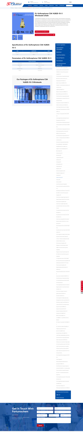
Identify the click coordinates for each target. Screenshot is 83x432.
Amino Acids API (58, 181)
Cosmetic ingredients (60, 44)
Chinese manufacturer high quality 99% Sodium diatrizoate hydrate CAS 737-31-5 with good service (62, 350)
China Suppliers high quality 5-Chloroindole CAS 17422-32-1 (63, 378)
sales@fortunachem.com (34, 2)
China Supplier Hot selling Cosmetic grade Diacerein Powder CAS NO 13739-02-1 (63, 235)
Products (30, 5)
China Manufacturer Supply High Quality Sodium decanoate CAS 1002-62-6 (62, 338)
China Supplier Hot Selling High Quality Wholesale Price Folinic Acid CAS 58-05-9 (62, 299)
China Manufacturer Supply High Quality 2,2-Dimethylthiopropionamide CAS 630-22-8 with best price (62, 280)
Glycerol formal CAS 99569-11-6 (61, 306)
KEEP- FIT (58, 394)
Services (41, 5)
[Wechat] (82, 290)
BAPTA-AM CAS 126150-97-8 (60, 315)
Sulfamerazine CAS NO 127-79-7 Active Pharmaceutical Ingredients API (62, 263)
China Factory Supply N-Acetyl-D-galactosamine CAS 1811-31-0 (61, 292)
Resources (51, 5)
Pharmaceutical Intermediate (62, 392)
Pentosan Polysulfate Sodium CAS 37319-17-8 (63, 272)
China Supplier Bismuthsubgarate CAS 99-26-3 (63, 356)
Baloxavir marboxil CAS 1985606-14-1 (62, 91)
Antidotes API (58, 175)
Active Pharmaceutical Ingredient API (25, 7)
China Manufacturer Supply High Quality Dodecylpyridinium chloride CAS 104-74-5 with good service (62, 98)
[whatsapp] (82, 286)
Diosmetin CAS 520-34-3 (60, 295)
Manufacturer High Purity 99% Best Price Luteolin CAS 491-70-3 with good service (62, 303)
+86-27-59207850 (47, 2)
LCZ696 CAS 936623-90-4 (60, 89)
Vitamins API (58, 179)
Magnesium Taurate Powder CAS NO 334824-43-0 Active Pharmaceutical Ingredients (62, 247)
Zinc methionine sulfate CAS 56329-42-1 (62, 326)
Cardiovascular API (59, 153)
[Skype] (82, 282)
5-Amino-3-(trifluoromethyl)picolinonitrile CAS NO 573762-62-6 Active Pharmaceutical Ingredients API (62, 241)
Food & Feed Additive (60, 55)
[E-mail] (82, 284)
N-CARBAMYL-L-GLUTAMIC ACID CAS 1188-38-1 (62, 318)
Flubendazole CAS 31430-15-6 (61, 80)
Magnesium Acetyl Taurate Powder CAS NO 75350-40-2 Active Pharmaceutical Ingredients (62, 254)
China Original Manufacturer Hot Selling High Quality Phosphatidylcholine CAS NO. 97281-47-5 (63, 109)
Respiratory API (58, 168)
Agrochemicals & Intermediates (59, 48)
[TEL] (82, 288)
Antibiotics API (58, 159)
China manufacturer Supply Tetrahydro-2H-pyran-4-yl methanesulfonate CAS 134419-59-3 (62, 372)
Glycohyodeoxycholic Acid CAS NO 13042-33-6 (63, 226)
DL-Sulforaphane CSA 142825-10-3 (46, 7)
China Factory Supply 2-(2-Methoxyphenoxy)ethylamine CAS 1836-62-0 (63, 387)
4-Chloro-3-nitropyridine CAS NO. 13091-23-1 (62, 114)
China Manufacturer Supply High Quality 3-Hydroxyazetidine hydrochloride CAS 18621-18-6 (63, 124)
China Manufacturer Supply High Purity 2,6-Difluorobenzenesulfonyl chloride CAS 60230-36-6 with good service (63, 131)
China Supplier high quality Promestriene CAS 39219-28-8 (62, 382)
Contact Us (62, 5)
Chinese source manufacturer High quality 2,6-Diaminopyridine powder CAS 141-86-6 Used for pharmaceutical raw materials (63, 344)
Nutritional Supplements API (60, 170)
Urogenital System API (59, 157)
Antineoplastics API (59, 164)
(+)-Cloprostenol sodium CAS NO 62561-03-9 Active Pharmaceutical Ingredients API (63, 259)
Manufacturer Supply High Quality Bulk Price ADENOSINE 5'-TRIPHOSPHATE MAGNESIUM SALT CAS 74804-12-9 (62, 144)
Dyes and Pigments (60, 57)
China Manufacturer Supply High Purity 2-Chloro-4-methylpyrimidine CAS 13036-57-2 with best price (63, 137)
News (57, 5)
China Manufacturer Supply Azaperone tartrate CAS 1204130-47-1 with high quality (63, 367)
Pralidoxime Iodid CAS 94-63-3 (61, 328)
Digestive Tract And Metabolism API (61, 148)
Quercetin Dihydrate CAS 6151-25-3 (61, 311)
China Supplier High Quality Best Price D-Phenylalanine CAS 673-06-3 (62, 119)
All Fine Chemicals (60, 397)
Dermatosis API (58, 155)
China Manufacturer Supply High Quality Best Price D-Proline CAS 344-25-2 (62, 77)
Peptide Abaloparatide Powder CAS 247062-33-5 (61, 268)
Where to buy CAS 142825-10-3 (42, 31)
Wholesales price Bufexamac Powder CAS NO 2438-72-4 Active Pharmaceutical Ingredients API (62, 192)
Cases (46, 5)
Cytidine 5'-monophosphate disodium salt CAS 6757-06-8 (63, 86)
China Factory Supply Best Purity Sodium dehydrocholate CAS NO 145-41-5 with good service (62, 221)
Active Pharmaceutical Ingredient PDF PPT (45, 34)
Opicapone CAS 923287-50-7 (61, 313)
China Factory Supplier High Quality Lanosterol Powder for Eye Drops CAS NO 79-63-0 (62, 206)
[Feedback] (82, 293)
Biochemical (58, 52)
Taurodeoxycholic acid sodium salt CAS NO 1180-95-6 (62, 211)
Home (13, 7)
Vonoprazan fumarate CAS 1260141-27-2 (62, 102)
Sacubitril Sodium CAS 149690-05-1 (61, 333)
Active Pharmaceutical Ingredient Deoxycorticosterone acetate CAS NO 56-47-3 (63, 186)
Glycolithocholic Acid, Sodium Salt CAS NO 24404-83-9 (63, 231)
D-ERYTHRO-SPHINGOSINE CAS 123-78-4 (62, 335)
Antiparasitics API (59, 166)
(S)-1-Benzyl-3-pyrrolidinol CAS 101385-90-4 (63, 323)
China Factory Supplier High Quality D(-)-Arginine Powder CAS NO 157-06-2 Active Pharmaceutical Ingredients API (62, 199)
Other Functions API (36, 7)
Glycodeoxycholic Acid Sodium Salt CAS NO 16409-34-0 (62, 215)
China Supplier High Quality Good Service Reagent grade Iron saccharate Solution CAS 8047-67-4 (62, 287)
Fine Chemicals (59, 60)
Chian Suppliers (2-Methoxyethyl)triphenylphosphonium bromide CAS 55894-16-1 (62, 361)
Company (36, 5)
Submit (40, 425)
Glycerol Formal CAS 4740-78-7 (61, 308)
